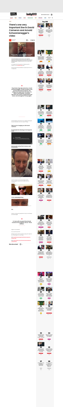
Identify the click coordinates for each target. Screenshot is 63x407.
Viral (35, 17)
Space (41, 143)
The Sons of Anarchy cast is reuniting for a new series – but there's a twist (41, 223)
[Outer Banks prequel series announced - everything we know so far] (41, 232)
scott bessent (49, 200)
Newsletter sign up (46, 14)
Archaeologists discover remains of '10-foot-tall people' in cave (41, 113)
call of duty (49, 368)
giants (41, 115)
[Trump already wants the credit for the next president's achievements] (41, 80)
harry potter (40, 394)
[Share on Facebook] (31, 40)
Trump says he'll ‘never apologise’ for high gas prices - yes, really (49, 113)
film (49, 61)
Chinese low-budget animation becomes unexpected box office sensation (49, 58)
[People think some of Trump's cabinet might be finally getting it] (49, 344)
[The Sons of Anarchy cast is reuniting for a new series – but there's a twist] (41, 217)
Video (45, 17)
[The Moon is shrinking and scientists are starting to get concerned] (49, 121)
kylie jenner (40, 200)
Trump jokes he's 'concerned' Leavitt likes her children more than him (49, 72)
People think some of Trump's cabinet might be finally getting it (49, 350)
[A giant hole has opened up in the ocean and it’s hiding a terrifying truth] (41, 121)
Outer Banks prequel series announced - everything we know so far (41, 238)
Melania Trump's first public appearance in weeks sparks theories (41, 31)
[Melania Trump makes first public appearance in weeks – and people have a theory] (41, 25)
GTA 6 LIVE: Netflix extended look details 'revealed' (49, 390)
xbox (41, 368)
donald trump (41, 89)
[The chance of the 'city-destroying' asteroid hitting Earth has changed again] (41, 135)
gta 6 (49, 35)
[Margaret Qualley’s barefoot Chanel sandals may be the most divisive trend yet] (41, 52)
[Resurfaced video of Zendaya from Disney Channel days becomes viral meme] (49, 161)
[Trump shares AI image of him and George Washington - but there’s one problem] (41, 161)
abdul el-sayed (41, 185)
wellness (49, 339)
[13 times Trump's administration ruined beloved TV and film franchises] (41, 247)
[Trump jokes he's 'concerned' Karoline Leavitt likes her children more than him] (49, 66)
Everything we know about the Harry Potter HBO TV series (41, 391)
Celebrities (40, 17)
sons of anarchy (41, 227)
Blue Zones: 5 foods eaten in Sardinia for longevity (49, 335)
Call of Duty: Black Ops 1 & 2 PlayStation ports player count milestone (49, 365)
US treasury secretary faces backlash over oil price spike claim (41, 72)
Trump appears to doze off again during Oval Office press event (49, 86)
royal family (49, 143)
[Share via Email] (34, 40)
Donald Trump (19, 65)
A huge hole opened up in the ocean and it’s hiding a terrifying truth (41, 127)
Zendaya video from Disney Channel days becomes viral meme (49, 167)
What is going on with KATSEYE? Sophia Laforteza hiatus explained (49, 295)
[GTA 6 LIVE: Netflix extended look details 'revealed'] (49, 385)
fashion (41, 61)
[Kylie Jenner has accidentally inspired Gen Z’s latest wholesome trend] (41, 190)
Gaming (20, 17)
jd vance (49, 227)
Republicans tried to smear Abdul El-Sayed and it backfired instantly (41, 182)
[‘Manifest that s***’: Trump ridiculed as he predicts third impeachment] (49, 232)
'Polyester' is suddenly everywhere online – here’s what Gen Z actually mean (41, 280)
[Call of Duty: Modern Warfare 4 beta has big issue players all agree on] (49, 247)
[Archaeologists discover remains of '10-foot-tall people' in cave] (41, 107)
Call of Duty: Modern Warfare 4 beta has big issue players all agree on (49, 253)
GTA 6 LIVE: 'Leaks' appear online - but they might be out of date (49, 31)
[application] (22, 49)
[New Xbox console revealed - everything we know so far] (41, 358)
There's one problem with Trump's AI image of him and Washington (41, 167)
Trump (24, 17)
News (16, 17)
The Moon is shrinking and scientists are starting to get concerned (49, 127)
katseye (49, 298)
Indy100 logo (31, 14)
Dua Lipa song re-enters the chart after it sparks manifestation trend (49, 280)
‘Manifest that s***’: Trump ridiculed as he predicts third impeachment (49, 238)
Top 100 (11, 17)
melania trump (41, 35)
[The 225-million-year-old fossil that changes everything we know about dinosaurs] (49, 399)
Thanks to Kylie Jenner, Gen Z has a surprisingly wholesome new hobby (41, 196)
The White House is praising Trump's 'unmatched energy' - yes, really (41, 336)
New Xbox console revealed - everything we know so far (41, 364)
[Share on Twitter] (32, 40)
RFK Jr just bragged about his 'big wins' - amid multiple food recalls (49, 309)
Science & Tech (30, 17)
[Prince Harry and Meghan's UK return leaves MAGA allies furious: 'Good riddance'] (49, 135)
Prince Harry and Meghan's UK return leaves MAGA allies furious (49, 141)
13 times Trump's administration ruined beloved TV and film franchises (41, 253)
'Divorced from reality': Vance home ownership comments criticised (49, 223)
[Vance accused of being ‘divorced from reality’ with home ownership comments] (49, 217)
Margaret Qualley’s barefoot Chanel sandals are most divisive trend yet (41, 58)
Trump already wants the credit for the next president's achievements (41, 87)
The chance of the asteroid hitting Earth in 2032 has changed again (41, 141)
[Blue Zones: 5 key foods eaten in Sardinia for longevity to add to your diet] (49, 330)
